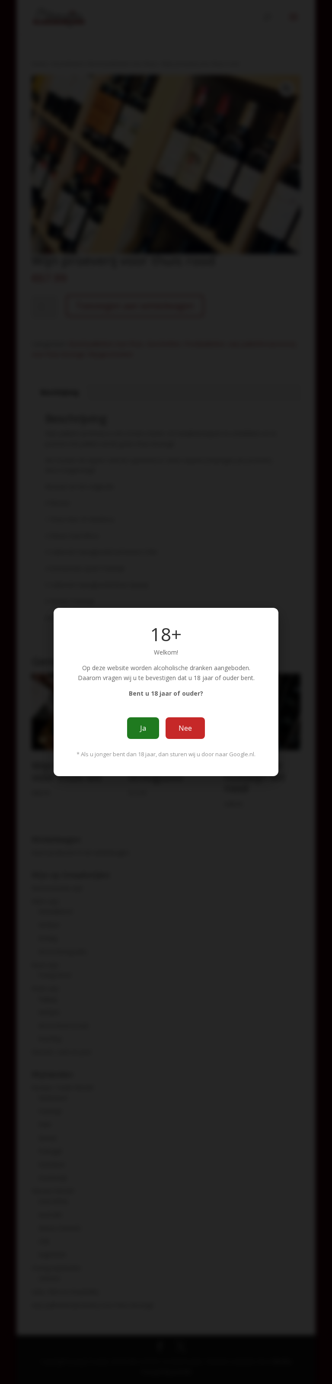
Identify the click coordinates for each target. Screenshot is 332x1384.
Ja (143, 728)
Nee (185, 728)
